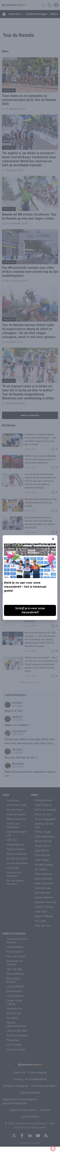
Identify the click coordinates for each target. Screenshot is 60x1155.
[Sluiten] (53, 539)
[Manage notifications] (53, 1148)
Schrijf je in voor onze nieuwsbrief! (30, 610)
